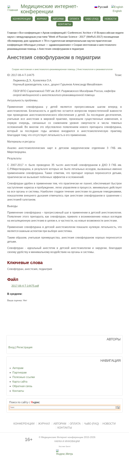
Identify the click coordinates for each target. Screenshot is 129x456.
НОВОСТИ (110, 18)
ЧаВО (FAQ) (92, 18)
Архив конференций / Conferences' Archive (66, 32)
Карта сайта (19, 381)
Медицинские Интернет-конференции (62, 437)
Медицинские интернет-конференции (49, 8)
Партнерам (19, 372)
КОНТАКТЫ (64, 24)
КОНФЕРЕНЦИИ (22, 18)
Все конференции (29, 32)
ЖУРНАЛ (42, 18)
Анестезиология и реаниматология (95, 69)
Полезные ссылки (23, 377)
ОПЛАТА (74, 18)
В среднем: (14, 293)
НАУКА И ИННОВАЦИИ (67, 441)
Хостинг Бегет (65, 446)
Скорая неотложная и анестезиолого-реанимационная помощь (43, 69)
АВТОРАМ (58, 18)
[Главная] (12, 10)
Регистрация (24, 347)
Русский (102, 7)
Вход (11, 347)
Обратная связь (22, 386)
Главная (12, 32)
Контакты (18, 390)
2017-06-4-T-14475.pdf (25, 285)
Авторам (17, 368)
